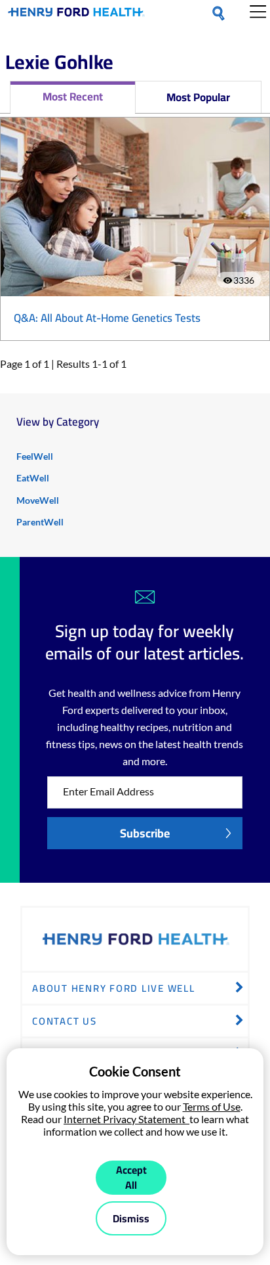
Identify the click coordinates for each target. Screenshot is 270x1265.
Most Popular (198, 97)
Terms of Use (212, 1106)
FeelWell (34, 456)
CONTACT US (64, 1021)
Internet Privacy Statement (126, 1119)
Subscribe (145, 833)
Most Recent (73, 96)
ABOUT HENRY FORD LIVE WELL (113, 988)
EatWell (32, 477)
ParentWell (40, 521)
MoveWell (37, 500)
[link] (76, 14)
